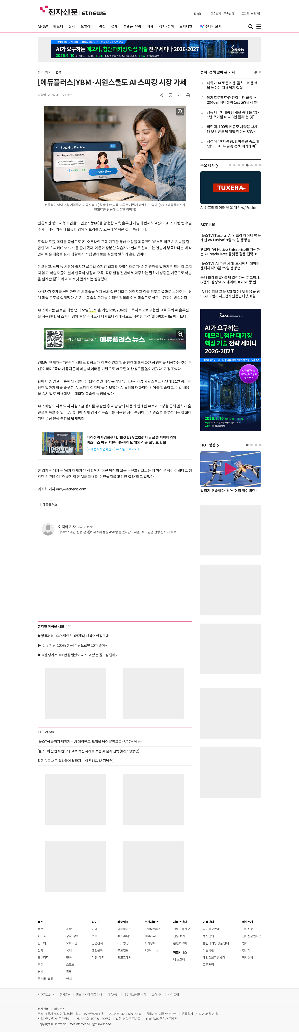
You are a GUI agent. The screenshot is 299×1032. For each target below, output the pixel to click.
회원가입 (256, 13)
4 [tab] (243, 165)
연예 (94, 929)
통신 (102, 26)
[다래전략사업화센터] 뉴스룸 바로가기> (113, 449)
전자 (72, 26)
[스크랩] (170, 95)
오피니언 (185, 26)
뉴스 (40, 922)
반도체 (58, 26)
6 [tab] (251, 165)
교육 (58, 73)
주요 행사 (209, 165)
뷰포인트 (123, 950)
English (198, 13)
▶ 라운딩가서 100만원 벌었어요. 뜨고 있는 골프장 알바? (77, 655)
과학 (150, 26)
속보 (40, 929)
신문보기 (216, 13)
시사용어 (150, 943)
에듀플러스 (50, 505)
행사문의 (208, 936)
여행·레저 (98, 957)
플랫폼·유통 (132, 26)
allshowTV (151, 936)
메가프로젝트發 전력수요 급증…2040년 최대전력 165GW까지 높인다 (233, 100)
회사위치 (247, 957)
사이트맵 (173, 995)
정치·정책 (166, 26)
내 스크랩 (179, 959)
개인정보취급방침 (214, 957)
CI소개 (246, 950)
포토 (94, 936)
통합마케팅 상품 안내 (216, 943)
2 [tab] (260, 72)
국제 (69, 950)
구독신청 (229, 13)
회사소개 (59, 1009)
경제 (114, 26)
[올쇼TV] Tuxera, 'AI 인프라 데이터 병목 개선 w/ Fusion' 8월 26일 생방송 (230, 237)
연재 (69, 979)
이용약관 (208, 950)
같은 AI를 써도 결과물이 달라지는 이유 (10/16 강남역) (75, 761)
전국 (69, 957)
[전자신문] (73, 10)
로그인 (245, 13)
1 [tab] (256, 72)
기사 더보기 (84, 527)
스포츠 (70, 965)
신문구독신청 (181, 929)
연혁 (245, 943)
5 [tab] (247, 165)
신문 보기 (179, 936)
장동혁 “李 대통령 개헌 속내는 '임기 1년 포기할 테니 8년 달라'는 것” (234, 114)
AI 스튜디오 (124, 936)
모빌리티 (87, 26)
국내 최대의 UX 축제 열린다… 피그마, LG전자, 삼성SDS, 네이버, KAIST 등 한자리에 (230, 282)
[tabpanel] (230, 114)
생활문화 (97, 950)
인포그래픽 (124, 957)
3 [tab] (239, 165)
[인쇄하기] (188, 95)
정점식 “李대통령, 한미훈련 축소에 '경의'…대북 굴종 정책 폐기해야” (233, 143)
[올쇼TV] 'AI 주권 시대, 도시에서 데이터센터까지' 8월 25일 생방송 (230, 265)
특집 (69, 972)
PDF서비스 (151, 950)
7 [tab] (256, 165)
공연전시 (97, 943)
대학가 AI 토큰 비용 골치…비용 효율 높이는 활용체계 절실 (232, 85)
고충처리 (208, 965)
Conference (152, 929)
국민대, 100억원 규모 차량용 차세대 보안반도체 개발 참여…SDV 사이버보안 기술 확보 (232, 129)
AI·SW (43, 26)
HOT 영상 (209, 445)
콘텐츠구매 (180, 943)
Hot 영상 (123, 943)
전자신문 (247, 929)
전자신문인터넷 (251, 936)
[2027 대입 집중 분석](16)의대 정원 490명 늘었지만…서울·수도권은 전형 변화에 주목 (118, 532)
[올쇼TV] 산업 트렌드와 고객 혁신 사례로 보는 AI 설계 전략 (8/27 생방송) (88, 751)
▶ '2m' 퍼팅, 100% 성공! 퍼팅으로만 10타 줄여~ (72, 645)
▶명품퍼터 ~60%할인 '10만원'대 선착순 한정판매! (74, 636)
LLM (92, 310)
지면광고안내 (211, 929)
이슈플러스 (124, 929)
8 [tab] (260, 165)
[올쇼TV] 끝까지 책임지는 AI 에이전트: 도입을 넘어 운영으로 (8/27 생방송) (90, 741)
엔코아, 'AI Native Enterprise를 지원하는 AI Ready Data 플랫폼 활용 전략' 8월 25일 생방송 (230, 254)
